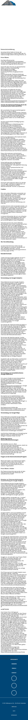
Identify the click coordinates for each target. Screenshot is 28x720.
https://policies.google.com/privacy (11, 601)
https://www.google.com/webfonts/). (11, 386)
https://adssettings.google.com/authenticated (14, 605)
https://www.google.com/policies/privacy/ (13, 410)
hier (17, 558)
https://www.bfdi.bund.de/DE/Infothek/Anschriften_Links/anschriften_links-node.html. (14, 101)
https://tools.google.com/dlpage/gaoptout (13, 585)
